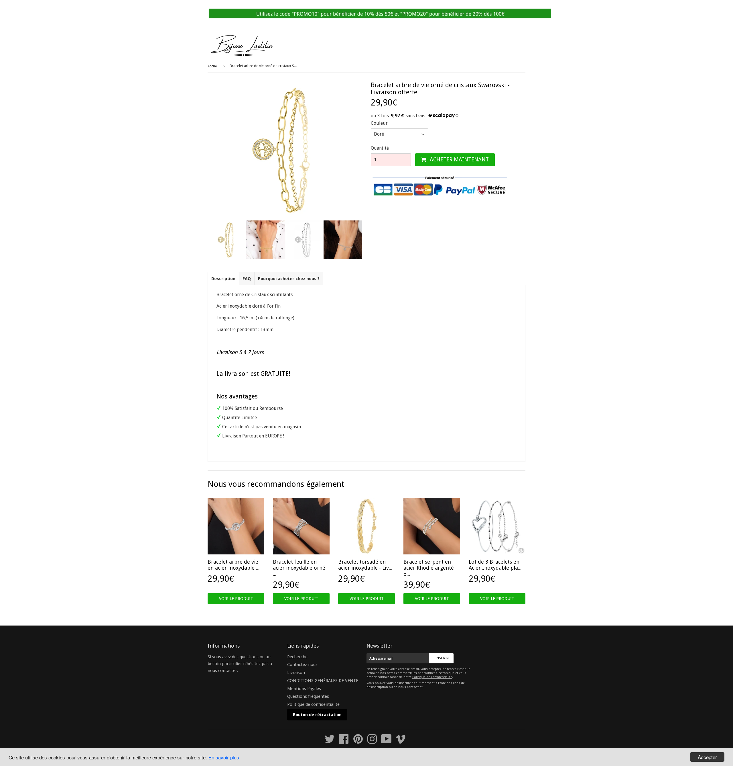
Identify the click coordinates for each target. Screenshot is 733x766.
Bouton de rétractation (317, 714)
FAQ (247, 278)
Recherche (297, 656)
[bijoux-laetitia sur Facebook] (344, 741)
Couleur (379, 123)
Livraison (296, 672)
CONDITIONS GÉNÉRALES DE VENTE (322, 680)
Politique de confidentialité (313, 704)
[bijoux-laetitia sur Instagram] (372, 741)
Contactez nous (302, 664)
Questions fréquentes (308, 696)
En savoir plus (223, 757)
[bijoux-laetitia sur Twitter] (330, 741)
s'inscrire (441, 658)
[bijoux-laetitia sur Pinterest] (358, 741)
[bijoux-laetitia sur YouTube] (386, 741)
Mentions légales (304, 688)
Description (223, 278)
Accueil (213, 66)
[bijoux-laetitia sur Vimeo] (401, 741)
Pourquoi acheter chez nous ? (289, 278)
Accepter (707, 757)
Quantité (380, 148)
